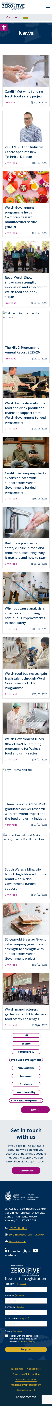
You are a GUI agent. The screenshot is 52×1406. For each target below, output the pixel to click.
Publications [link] (26, 1068)
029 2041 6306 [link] (18, 1228)
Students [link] (26, 1084)
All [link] (29, 1035)
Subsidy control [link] (26, 1390)
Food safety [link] (26, 1052)
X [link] (29, 1251)
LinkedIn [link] (15, 1251)
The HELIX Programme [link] (26, 1100)
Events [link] (26, 1043)
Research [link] (25, 1076)
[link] (4, 27)
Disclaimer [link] (17, 1369)
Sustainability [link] (26, 1092)
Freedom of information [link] (26, 1374)
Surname (14, 1295)
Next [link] (34, 1109)
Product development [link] (26, 1060)
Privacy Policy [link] (27, 1341)
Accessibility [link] (34, 1369)
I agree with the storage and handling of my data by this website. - (24, 1338)
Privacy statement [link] (26, 1379)
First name (15, 1283)
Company (15, 1306)
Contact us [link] (26, 1170)
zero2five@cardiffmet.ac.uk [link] (26, 1234)
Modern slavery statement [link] (26, 1385)
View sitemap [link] (17, 1241)
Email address (17, 1318)
